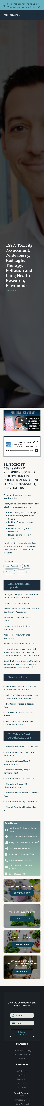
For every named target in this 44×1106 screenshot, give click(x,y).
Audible (21, 572)
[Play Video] (22, 420)
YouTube (9, 572)
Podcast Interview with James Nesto (21, 643)
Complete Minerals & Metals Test (22, 746)
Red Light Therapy (12, 594)
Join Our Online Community (19, 695)
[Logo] (12, 15)
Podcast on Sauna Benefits (16, 603)
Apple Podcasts (12, 566)
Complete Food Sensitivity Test (21, 778)
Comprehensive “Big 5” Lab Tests (21, 801)
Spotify (27, 566)
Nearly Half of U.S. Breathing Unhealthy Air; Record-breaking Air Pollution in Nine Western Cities (22, 664)
